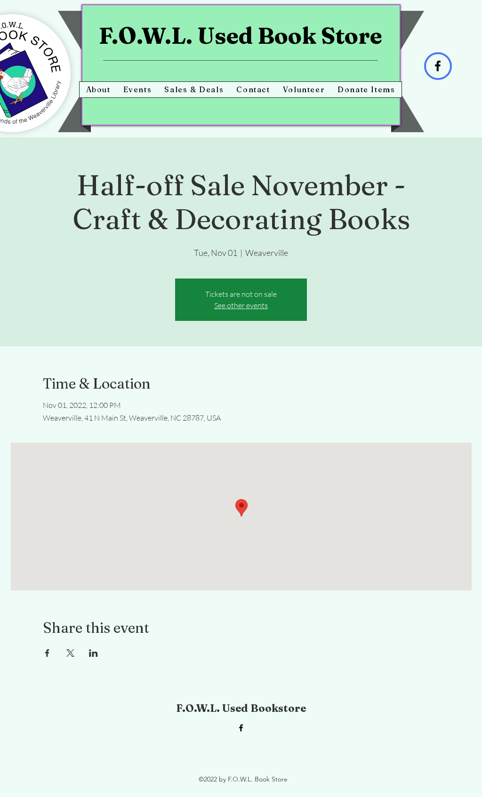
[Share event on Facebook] (47, 653)
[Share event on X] (70, 653)
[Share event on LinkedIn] (93, 653)
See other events (241, 305)
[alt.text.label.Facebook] (241, 728)
